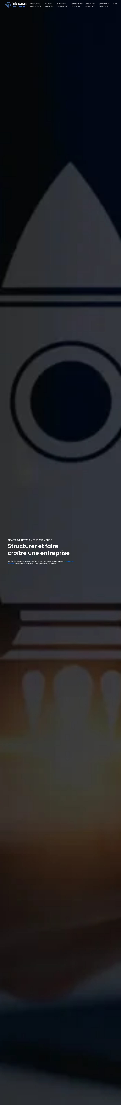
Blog (115, 4)
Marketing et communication (62, 5)
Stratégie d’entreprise (49, 5)
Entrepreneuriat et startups (77, 5)
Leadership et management (90, 5)
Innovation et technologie (104, 5)
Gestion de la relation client (35, 5)
